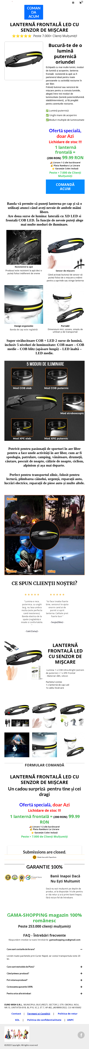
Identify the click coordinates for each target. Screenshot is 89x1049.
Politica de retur (68, 1013)
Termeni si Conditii (38, 1013)
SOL (17, 1019)
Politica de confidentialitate (44, 1019)
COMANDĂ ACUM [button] (65, 186)
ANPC (70, 1019)
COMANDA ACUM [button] (33, 12)
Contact (16, 1013)
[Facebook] (81, 1034)
